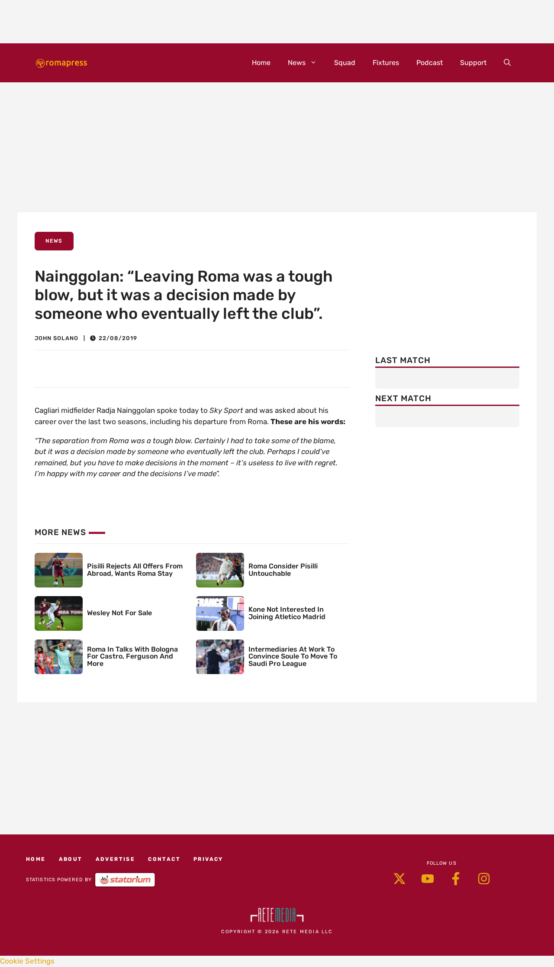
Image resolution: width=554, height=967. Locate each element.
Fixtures (386, 62)
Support (473, 62)
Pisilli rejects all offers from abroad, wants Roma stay (135, 570)
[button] (507, 63)
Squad (344, 62)
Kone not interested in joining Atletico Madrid (286, 613)
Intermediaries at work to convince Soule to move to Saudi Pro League (292, 656)
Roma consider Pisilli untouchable (283, 570)
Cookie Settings (27, 961)
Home (261, 62)
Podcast (429, 62)
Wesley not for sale (119, 613)
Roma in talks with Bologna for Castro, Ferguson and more (132, 656)
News (297, 62)
